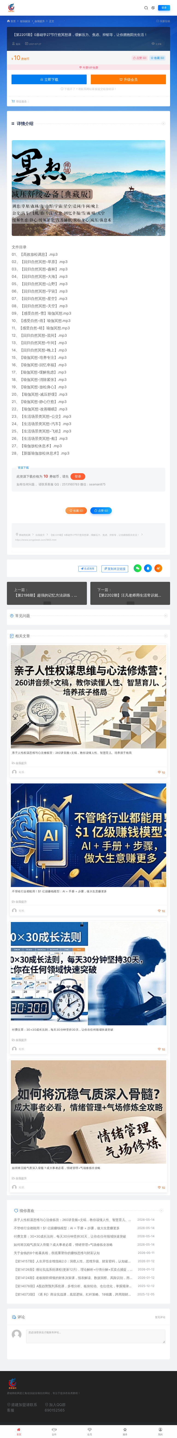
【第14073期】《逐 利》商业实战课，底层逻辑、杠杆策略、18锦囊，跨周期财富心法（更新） (73, 1294)
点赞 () (141, 58)
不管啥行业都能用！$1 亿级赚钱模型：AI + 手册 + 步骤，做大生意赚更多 (59, 891)
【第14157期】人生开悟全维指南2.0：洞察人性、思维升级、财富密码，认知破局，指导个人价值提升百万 (73, 1261)
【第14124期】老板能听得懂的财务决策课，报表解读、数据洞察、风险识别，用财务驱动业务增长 (73, 1278)
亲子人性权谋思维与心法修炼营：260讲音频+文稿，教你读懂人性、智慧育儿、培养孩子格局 (72, 752)
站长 (18, 44)
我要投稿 (164, 21)
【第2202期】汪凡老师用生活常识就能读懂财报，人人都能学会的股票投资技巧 (130, 595)
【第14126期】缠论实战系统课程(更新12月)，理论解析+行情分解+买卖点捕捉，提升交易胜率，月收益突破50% (73, 1269)
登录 (164, 7)
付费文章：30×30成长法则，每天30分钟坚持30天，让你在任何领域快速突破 (62, 1029)
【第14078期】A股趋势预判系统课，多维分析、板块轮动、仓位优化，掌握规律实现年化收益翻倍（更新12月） (73, 1286)
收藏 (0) (158, 58)
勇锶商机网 (24, 535)
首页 (13, 21)
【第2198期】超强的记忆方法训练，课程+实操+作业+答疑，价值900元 (47, 595)
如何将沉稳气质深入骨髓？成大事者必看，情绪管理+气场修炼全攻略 (56, 1168)
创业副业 (25, 21)
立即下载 (51, 79)
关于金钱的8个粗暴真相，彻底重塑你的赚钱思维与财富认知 (57, 1253)
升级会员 (130, 79)
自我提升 (40, 21)
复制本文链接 (117, 569)
